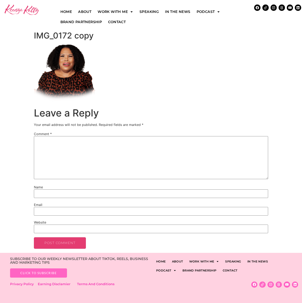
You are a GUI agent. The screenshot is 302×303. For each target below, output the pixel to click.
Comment (43, 134)
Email (38, 204)
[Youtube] (290, 8)
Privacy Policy (24, 284)
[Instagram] (274, 8)
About (84, 12)
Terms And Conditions (95, 284)
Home (66, 12)
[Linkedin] (298, 8)
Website (40, 222)
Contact (117, 22)
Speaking (149, 12)
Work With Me (113, 12)
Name (38, 187)
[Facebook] (254, 285)
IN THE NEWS (177, 12)
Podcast (206, 12)
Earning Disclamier (57, 284)
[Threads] (282, 8)
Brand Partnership (81, 22)
